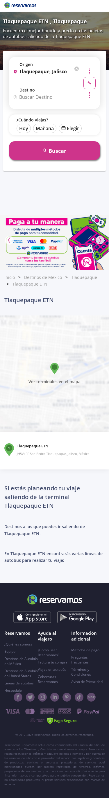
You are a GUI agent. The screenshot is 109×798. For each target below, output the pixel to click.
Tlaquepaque (84, 277)
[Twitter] (30, 697)
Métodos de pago (85, 650)
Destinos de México (43, 277)
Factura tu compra (52, 662)
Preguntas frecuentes (80, 660)
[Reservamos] (20, 5)
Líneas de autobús (19, 683)
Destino (27, 90)
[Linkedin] (54, 697)
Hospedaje (13, 690)
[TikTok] (79, 697)
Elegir (73, 128)
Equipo (9, 651)
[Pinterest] (66, 697)
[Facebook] (18, 697)
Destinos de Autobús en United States (21, 673)
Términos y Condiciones (81, 672)
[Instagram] (42, 697)
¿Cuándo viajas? (32, 120)
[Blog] (91, 697)
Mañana (45, 128)
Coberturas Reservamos (48, 679)
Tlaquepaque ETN (29, 284)
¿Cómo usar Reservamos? (48, 652)
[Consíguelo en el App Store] (32, 617)
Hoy (23, 128)
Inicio (9, 277)
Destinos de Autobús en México (21, 661)
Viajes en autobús (52, 669)
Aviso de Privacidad (87, 681)
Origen (26, 64)
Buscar (57, 150)
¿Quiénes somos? (18, 644)
